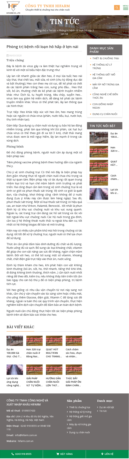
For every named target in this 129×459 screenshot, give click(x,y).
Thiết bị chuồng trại (105, 58)
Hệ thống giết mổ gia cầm (103, 76)
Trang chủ (40, 30)
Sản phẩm (74, 401)
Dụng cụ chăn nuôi (104, 114)
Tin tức (52, 30)
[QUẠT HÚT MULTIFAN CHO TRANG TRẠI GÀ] (54, 341)
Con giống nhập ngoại (102, 106)
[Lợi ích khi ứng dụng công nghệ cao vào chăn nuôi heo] (15, 369)
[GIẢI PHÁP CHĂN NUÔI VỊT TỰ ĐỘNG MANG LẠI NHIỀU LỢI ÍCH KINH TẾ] (34, 369)
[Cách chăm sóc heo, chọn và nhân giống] (74, 341)
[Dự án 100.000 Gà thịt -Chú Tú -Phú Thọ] (15, 341)
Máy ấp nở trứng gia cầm (105, 86)
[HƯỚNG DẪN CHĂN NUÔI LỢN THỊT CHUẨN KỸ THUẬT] (54, 369)
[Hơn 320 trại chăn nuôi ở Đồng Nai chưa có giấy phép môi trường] (34, 341)
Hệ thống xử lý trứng (102, 66)
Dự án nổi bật (106, 407)
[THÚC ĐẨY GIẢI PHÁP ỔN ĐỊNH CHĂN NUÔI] (74, 369)
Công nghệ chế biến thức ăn (105, 96)
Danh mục (105, 401)
